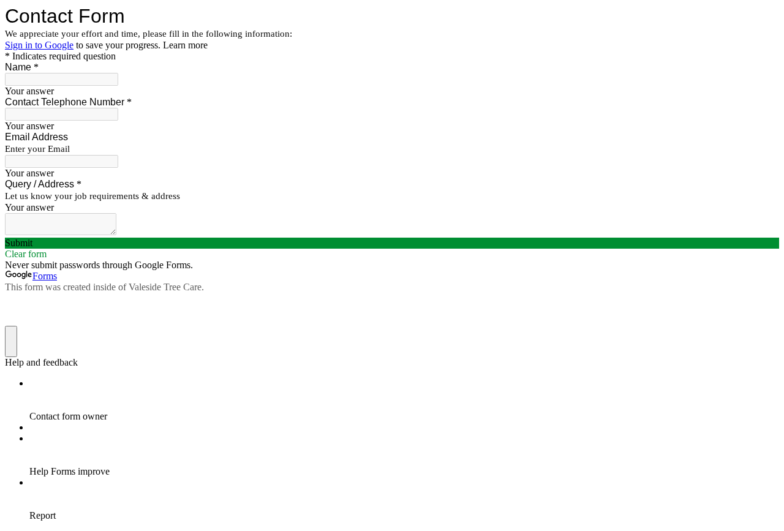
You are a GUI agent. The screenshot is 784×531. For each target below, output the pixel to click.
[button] (392, 243)
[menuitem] (404, 400)
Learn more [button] (185, 45)
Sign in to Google (39, 45)
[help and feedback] (11, 341)
